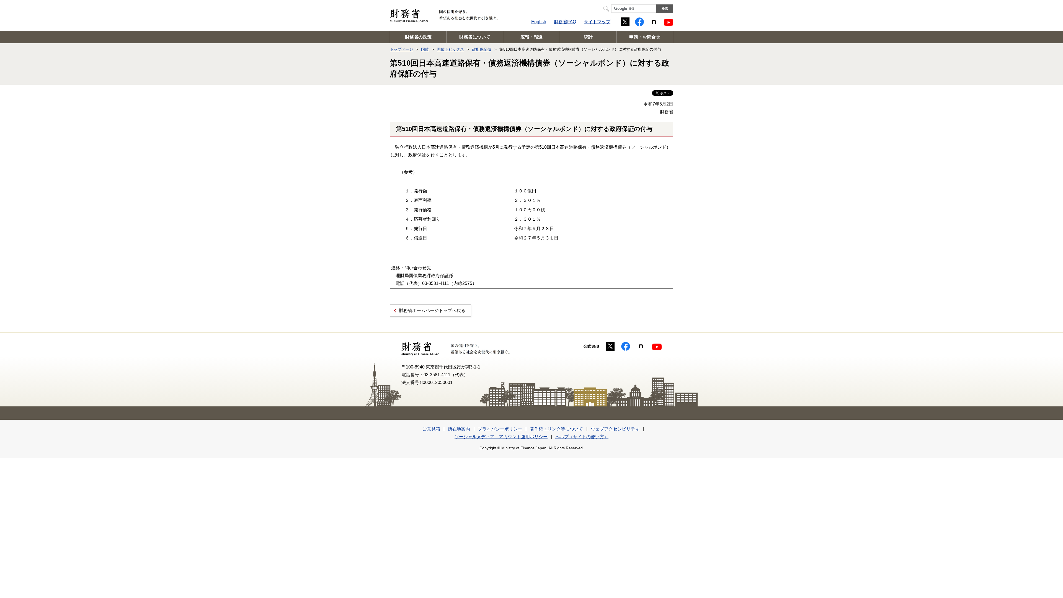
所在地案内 (459, 429)
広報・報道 (531, 37)
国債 (425, 49)
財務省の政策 (418, 37)
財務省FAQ (565, 21)
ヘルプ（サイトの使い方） (581, 436)
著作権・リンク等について (556, 429)
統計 (588, 37)
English (538, 21)
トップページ (401, 49)
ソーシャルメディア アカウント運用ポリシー (501, 436)
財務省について (474, 37)
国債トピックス (450, 49)
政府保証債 (481, 49)
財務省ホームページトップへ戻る (432, 310)
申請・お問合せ (644, 37)
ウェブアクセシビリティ (615, 429)
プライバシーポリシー (500, 429)
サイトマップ (597, 21)
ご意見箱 (431, 429)
